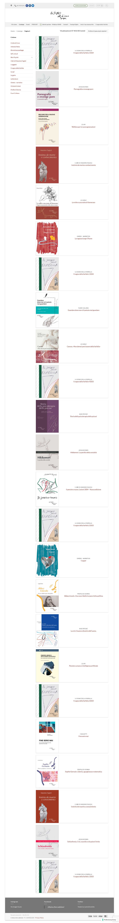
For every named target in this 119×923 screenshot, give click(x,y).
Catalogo (21, 24)
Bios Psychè (14, 57)
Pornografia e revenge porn (83, 89)
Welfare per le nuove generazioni (83, 127)
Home (13, 31)
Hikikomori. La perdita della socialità (83, 452)
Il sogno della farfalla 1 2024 (83, 274)
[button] (91, 5)
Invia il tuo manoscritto (87, 24)
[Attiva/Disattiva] (32, 57)
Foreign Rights (74, 24)
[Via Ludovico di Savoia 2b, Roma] (11, 5)
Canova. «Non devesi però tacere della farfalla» (83, 346)
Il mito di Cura (15, 43)
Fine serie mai (84, 736)
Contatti (65, 24)
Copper (83, 561)
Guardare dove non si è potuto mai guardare (83, 310)
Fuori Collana (15, 93)
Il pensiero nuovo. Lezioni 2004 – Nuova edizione (83, 489)
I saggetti (14, 64)
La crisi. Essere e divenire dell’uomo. (83, 631)
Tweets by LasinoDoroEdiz (86, 907)
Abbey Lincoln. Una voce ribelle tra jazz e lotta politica (83, 596)
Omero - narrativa (16, 82)
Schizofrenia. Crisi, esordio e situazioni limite (83, 842)
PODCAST (35, 24)
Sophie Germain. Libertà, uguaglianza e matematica (83, 772)
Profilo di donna (16, 90)
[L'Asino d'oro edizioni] (59, 15)
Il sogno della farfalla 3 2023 (83, 525)
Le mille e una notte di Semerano (83, 202)
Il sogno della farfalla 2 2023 (83, 701)
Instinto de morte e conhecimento (83, 165)
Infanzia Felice (15, 46)
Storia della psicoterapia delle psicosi (83, 416)
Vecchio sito (25, 915)
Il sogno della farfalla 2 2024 (83, 53)
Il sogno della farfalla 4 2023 (83, 382)
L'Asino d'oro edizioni (56, 907)
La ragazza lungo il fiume (83, 239)
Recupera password (16, 915)
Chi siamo (14, 24)
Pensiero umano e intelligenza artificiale (83, 666)
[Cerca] (106, 5)
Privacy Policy (39, 918)
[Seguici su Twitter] (33, 5)
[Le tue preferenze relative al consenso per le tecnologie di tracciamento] (109, 920)
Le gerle (13, 75)
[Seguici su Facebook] (27, 5)
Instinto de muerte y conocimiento (83, 807)
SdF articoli (14, 54)
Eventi (28, 24)
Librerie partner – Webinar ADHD (51, 24)
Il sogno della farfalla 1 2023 (83, 876)
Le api (12, 72)
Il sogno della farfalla (102, 24)
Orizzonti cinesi (16, 86)
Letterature (14, 79)
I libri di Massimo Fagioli (18, 61)
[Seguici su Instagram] (30, 5)
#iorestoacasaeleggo (17, 50)
